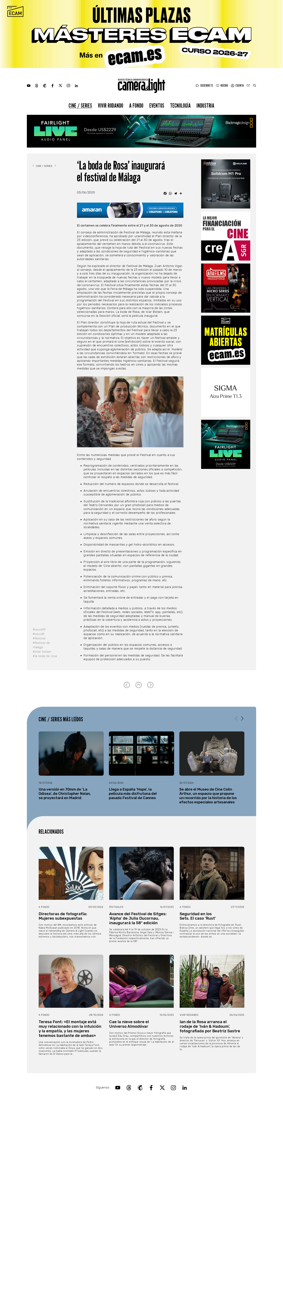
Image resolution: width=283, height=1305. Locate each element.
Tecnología (180, 105)
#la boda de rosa (45, 656)
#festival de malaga (41, 645)
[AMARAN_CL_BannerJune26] (130, 210)
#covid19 (39, 629)
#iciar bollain (42, 651)
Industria (205, 105)
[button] (242, 718)
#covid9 (38, 634)
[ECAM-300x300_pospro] (225, 340)
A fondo (136, 105)
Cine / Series (80, 105)
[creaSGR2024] (225, 236)
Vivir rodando (110, 105)
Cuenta (240, 85)
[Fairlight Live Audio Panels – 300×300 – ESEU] (225, 444)
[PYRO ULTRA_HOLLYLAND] (225, 183)
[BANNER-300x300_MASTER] (225, 288)
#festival (39, 638)
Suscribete (206, 85)
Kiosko (224, 85)
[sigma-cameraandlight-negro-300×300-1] (225, 392)
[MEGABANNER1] (141, 34)
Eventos (156, 105)
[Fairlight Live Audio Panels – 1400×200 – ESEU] (141, 131)
